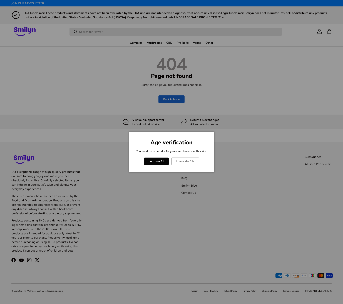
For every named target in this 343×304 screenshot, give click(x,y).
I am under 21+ (185, 161)
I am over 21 (156, 161)
